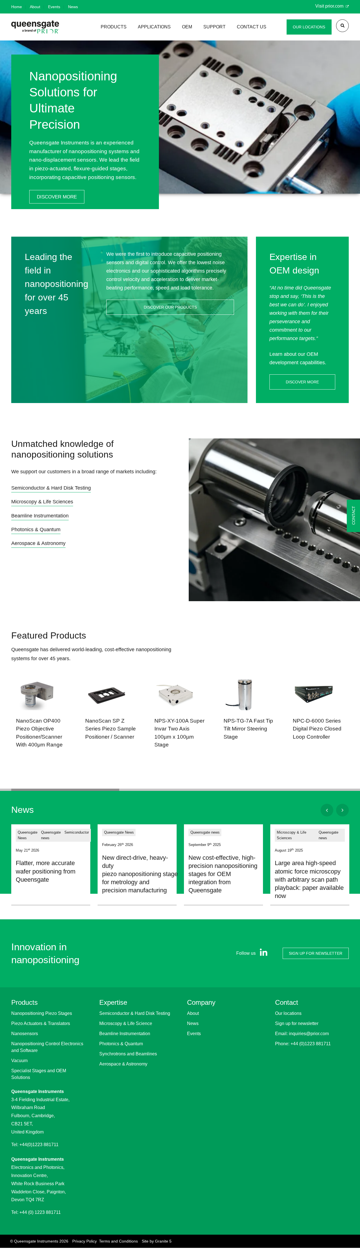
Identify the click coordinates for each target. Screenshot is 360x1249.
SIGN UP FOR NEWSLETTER (315, 953)
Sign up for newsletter (296, 1023)
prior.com (335, 6)
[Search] (342, 25)
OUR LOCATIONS (309, 27)
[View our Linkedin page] (262, 953)
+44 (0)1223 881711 (311, 1043)
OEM (187, 26)
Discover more (57, 197)
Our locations (288, 1013)
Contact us (251, 26)
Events (54, 6)
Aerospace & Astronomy (123, 1064)
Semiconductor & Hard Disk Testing (134, 1013)
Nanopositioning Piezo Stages (41, 1013)
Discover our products (170, 307)
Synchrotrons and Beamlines (128, 1053)
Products (114, 26)
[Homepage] (35, 27)
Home (16, 6)
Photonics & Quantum (121, 1043)
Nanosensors (24, 1033)
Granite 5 (163, 1241)
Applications (154, 26)
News (73, 6)
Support (214, 26)
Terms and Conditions (118, 1241)
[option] (180, 131)
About (35, 6)
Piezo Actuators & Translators (40, 1023)
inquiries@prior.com (309, 1033)
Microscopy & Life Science (125, 1023)
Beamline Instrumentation (124, 1033)
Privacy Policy (84, 1241)
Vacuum (19, 1060)
